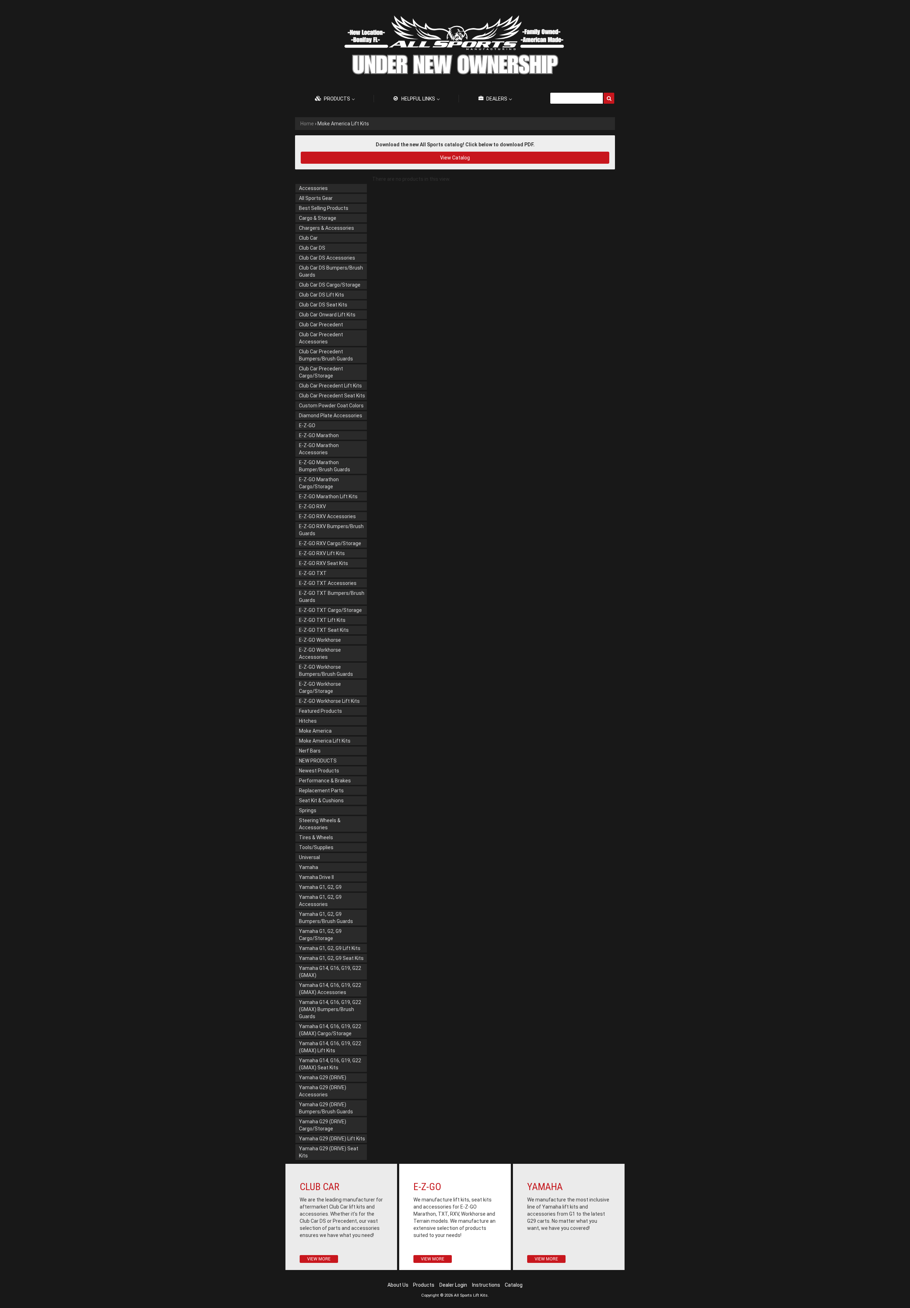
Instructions (486, 1285)
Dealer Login (453, 1285)
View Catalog (455, 158)
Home (307, 123)
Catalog (514, 1285)
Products (423, 1285)
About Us (397, 1285)
